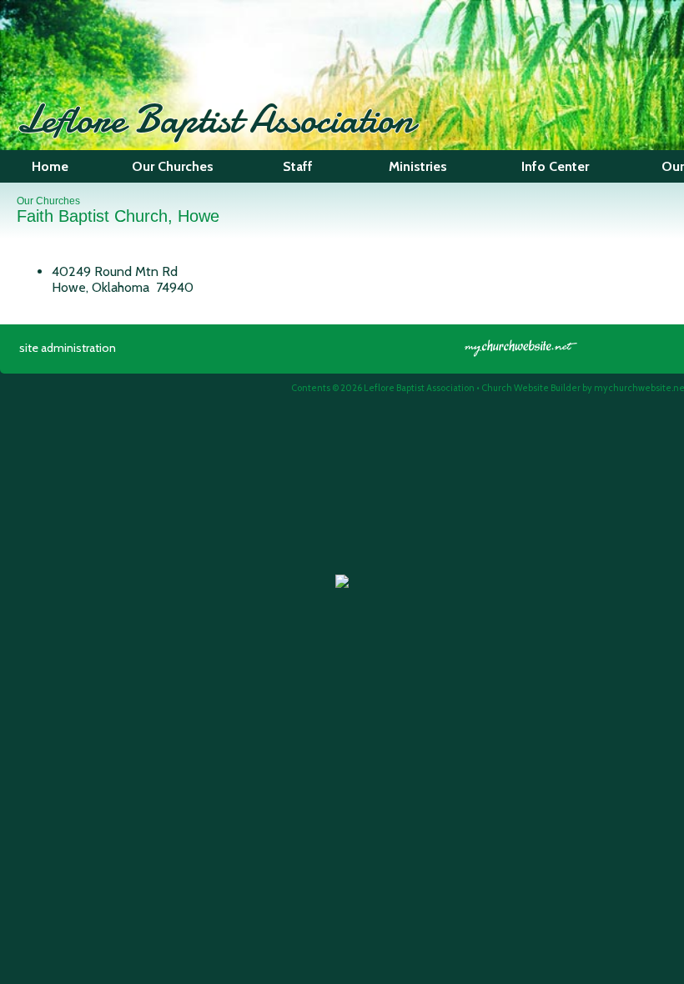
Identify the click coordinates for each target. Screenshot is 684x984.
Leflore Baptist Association (215, 119)
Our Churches (48, 201)
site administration (67, 347)
